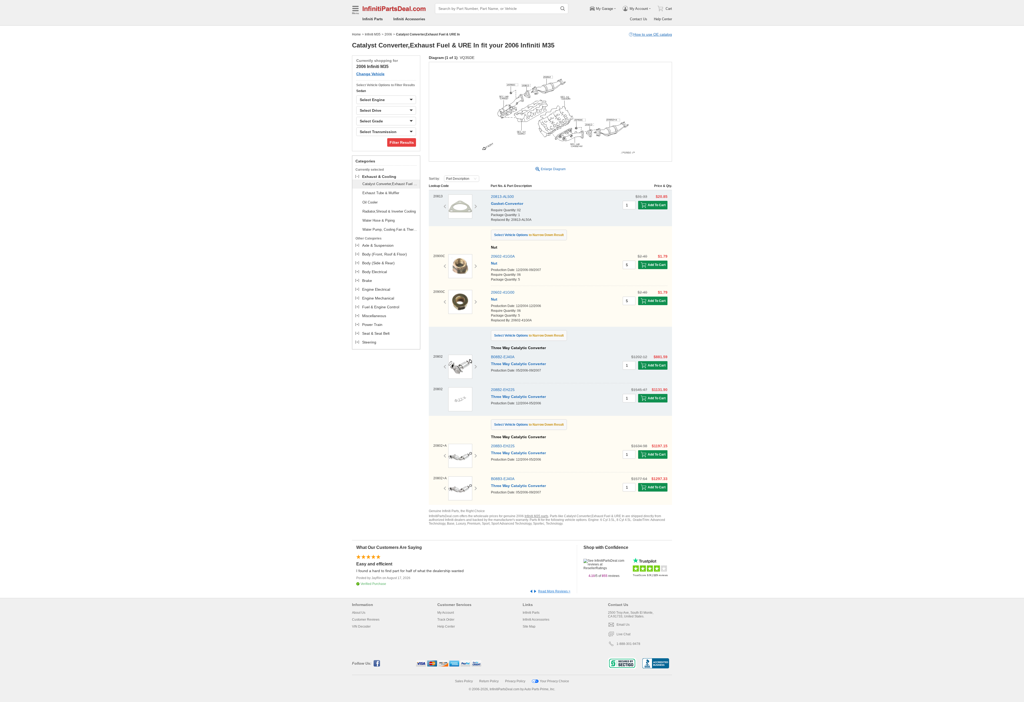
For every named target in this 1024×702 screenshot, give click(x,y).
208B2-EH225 (503, 390)
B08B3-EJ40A (502, 479)
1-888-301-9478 (628, 644)
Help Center (663, 19)
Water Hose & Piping (378, 220)
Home (356, 34)
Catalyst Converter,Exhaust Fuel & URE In (390, 184)
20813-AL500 (502, 196)
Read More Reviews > (554, 591)
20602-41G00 (502, 292)
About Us (358, 613)
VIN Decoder (361, 626)
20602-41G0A (503, 256)
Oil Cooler (370, 202)
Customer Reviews (365, 619)
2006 (388, 34)
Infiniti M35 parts (536, 516)
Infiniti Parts (372, 19)
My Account (445, 613)
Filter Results (402, 142)
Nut (494, 263)
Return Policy (489, 681)
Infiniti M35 (373, 34)
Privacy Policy (515, 681)
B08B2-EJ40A (502, 357)
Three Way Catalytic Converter (518, 364)
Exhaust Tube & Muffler (380, 193)
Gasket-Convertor (507, 203)
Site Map (529, 626)
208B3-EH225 (503, 446)
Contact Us (638, 19)
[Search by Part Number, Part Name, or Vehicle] (562, 8)
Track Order (445, 619)
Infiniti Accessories (409, 19)
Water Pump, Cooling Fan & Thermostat (390, 230)
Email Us (623, 625)
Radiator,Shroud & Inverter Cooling (389, 211)
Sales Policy (464, 681)
